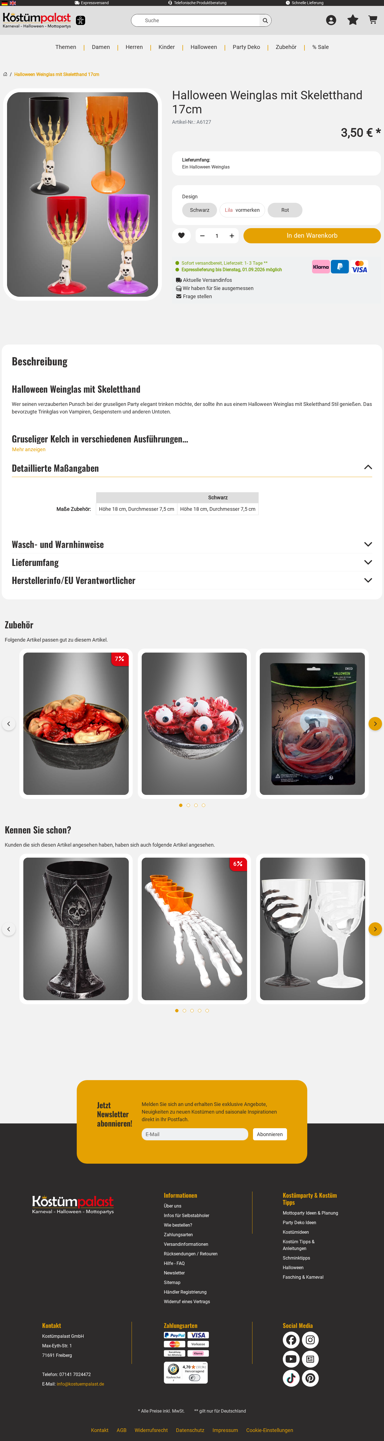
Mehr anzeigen (29, 449)
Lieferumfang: (196, 160)
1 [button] (180, 805)
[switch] (194, 1377)
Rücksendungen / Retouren (191, 1253)
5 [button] (207, 1011)
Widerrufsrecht (151, 1430)
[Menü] (204, 1365)
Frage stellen (197, 296)
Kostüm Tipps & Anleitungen (299, 1245)
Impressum (225, 1430)
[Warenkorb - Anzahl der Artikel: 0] (373, 20)
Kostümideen (296, 1232)
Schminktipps (296, 1258)
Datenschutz (190, 1430)
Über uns (172, 1206)
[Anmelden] (331, 20)
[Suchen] (265, 20)
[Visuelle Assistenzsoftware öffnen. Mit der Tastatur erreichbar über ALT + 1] (77, 20)
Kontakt (100, 1430)
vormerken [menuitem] (242, 210)
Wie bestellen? (178, 1225)
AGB (122, 1430)
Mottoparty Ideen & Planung (310, 1213)
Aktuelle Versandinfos (207, 280)
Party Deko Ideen (299, 1222)
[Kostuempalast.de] (37, 20)
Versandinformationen (186, 1244)
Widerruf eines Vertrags (187, 1301)
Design (190, 196)
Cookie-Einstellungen (269, 1430)
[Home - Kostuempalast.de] (73, 1205)
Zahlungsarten (178, 1234)
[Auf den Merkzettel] (181, 235)
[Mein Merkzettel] (352, 20)
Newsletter (174, 1273)
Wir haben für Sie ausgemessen (218, 288)
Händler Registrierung (185, 1292)
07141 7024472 (75, 1374)
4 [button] (203, 805)
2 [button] (188, 805)
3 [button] (196, 805)
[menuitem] (5, 3)
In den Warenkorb (312, 235)
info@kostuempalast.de (80, 1384)
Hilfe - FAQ (174, 1263)
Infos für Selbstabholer (186, 1215)
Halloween (293, 1267)
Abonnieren (270, 1134)
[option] (82, 194)
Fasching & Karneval (303, 1277)
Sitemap (172, 1282)
